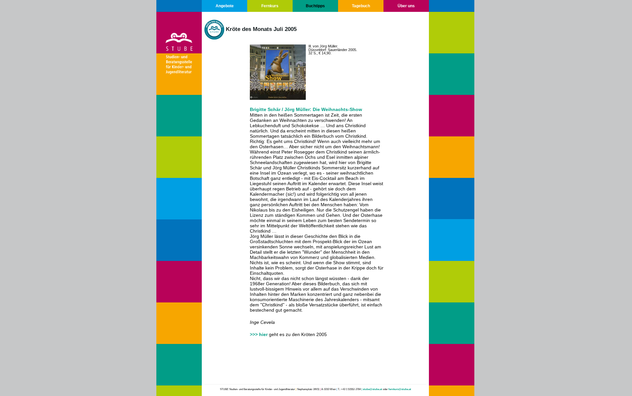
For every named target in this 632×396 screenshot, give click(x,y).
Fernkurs (269, 6)
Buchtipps (315, 6)
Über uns (406, 6)
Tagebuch (361, 6)
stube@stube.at (372, 389)
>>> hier (259, 334)
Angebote (225, 6)
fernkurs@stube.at (399, 389)
